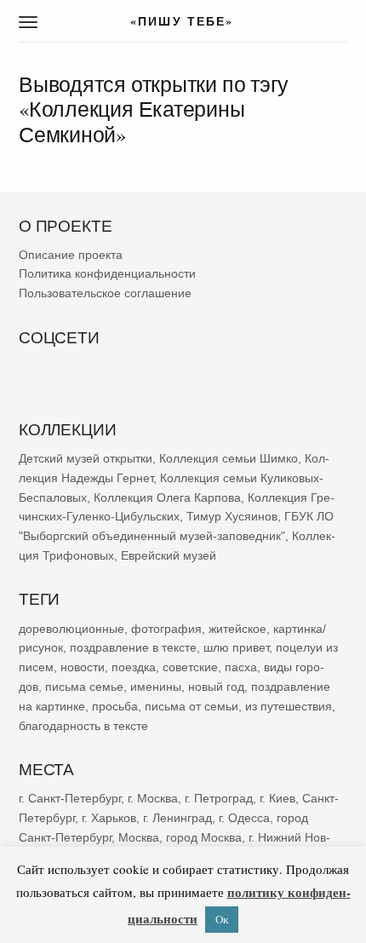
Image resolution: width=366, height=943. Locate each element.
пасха (241, 667)
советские (190, 667)
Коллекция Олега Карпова (167, 496)
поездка (134, 667)
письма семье (84, 686)
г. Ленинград (177, 818)
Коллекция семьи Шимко (228, 458)
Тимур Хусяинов (231, 516)
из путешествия (288, 706)
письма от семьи (191, 706)
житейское (237, 628)
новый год (216, 686)
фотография (166, 628)
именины (155, 686)
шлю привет (236, 647)
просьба (115, 706)
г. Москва (153, 798)
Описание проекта (71, 255)
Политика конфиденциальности (107, 273)
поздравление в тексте (133, 647)
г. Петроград (219, 798)
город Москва (204, 836)
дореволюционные (71, 628)
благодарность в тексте (83, 725)
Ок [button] (221, 919)
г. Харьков (109, 818)
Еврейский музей (168, 555)
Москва (138, 836)
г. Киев (277, 798)
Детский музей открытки (85, 458)
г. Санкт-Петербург (70, 798)
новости (82, 667)
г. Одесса (244, 818)
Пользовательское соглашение (105, 293)
